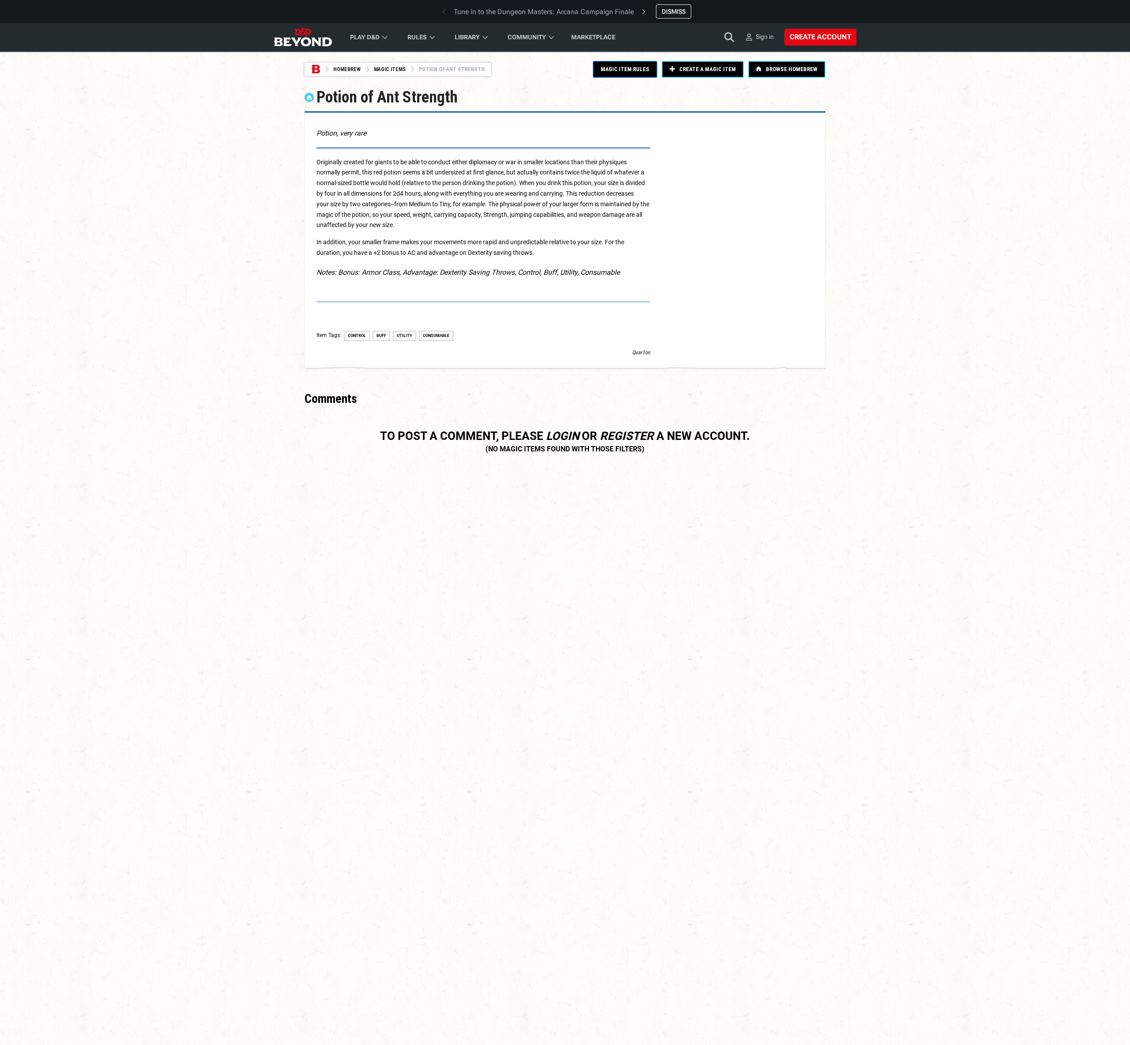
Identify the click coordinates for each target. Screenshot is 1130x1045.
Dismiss (674, 11)
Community (527, 37)
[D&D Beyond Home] (303, 37)
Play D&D (365, 37)
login (562, 436)
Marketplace (593, 37)
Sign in (765, 36)
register (627, 436)
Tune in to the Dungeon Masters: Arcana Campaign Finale (544, 12)
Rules (417, 37)
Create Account (820, 37)
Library (467, 37)
